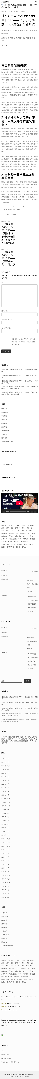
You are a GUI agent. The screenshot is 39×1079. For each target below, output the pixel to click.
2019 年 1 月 (5, 871)
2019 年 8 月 (5, 853)
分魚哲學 (18, 525)
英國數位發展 (5, 430)
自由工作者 (24, 541)
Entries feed (5, 1055)
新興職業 (23, 533)
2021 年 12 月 (5, 766)
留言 (3, 283)
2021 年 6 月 (5, 777)
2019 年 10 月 (5, 846)
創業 (2, 528)
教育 (7, 530)
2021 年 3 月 (5, 787)
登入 (2, 1051)
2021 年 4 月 (5, 784)
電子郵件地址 (6, 319)
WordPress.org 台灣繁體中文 (10, 1062)
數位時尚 (4, 423)
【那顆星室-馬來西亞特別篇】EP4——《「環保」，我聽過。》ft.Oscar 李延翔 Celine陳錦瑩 (19, 393)
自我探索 (16, 541)
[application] (19, 503)
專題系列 (4, 416)
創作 (23, 525)
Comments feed (6, 1058)
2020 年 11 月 (5, 802)
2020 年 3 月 (5, 831)
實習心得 (17, 528)
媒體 (7, 528)
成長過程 (4, 419)
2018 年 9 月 (5, 886)
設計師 (31, 544)
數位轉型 (11, 533)
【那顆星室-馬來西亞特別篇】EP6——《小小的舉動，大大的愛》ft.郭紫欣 (19, 382)
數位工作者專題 (33, 600)
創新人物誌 (4, 412)
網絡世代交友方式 (6, 541)
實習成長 (35, 571)
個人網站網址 (6, 328)
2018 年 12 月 (5, 875)
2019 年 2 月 (5, 868)
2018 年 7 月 (5, 890)
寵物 (28, 528)
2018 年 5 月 (5, 893)
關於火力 (4, 438)
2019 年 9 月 (5, 850)
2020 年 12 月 (5, 798)
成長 (2, 530)
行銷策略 (19, 544)
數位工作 (13, 530)
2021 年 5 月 (5, 780)
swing (16, 11)
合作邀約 (4, 575)
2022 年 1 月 (5, 762)
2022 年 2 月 (5, 758)
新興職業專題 (32, 596)
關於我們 (4, 570)
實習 (12, 528)
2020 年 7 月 (5, 817)
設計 (25, 544)
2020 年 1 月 (5, 835)
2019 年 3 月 (5, 864)
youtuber (10, 525)
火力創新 (5, 2)
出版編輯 (29, 591)
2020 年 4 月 (5, 828)
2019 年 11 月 (5, 842)
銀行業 (18, 547)
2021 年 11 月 (5, 769)
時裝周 (11, 536)
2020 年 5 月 (5, 824)
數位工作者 (21, 530)
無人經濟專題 (32, 607)
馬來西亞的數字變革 (7, 441)
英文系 (13, 544)
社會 (19, 539)
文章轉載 (4, 427)
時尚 (33, 533)
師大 (32, 528)
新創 (17, 533)
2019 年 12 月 (5, 839)
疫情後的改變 (13, 539)
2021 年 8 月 (5, 773)
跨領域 (3, 547)
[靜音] (32, 512)
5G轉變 (3, 525)
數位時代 (29, 530)
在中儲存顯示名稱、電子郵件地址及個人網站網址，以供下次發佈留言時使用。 (23, 341)
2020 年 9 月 (5, 809)
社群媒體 (25, 539)
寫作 (23, 528)
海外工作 (25, 536)
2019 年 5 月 (5, 860)
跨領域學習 (10, 547)
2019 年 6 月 (5, 857)
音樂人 (24, 547)
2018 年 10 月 (5, 882)
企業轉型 (4, 408)
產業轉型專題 (32, 604)
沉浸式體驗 (17, 536)
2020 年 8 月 (5, 813)
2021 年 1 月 (5, 795)
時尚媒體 (4, 536)
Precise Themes (24, 1076)
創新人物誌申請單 (32, 584)
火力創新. (19, 1074)
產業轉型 (4, 539)
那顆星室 (22, 11)
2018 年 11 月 (5, 879)
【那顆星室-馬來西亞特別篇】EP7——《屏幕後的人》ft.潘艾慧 (19, 376)
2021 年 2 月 (5, 791)
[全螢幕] (35, 512)
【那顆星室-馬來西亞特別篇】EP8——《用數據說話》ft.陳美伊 (19, 370)
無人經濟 (32, 536)
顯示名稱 (5, 311)
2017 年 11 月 (5, 897)
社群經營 (32, 539)
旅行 (29, 533)
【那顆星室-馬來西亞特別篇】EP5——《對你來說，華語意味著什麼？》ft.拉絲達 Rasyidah (19, 387)
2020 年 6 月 (5, 820)
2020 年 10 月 (5, 806)
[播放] (4, 512)
